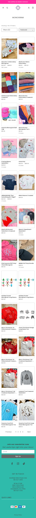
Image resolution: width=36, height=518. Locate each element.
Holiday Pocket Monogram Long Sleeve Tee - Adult (26, 296)
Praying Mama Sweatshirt (6, 162)
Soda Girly (22, 161)
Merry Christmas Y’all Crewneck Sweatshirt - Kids (26, 360)
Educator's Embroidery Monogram (8, 62)
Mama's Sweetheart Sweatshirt (25, 230)
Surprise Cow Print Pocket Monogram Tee (8, 424)
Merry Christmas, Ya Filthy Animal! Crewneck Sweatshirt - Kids (9, 328)
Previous (8, 432)
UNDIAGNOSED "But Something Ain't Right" (8, 196)
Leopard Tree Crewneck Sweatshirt (26, 392)
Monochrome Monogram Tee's (24, 128)
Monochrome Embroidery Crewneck (26, 96)
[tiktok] (24, 463)
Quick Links (6, 497)
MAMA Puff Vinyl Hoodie (26, 263)
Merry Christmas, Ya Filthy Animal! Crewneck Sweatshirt (9, 360)
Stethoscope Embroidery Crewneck (9, 96)
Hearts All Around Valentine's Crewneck (8, 230)
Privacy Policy (18, 515)
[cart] (33, 7)
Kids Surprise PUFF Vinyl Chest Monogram (8, 264)
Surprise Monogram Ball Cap (9, 128)
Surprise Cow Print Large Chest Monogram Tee (26, 424)
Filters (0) (6, 30)
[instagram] (18, 463)
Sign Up (18, 456)
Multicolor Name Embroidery (24, 62)
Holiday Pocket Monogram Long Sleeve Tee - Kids (8, 296)
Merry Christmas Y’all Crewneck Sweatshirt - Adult (8, 392)
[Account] (28, 7)
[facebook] (12, 463)
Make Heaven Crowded (26, 195)
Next (29, 432)
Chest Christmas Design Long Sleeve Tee (26, 328)
